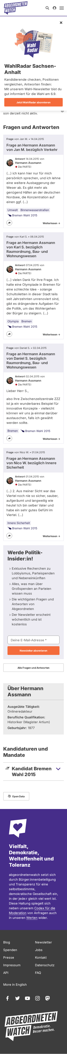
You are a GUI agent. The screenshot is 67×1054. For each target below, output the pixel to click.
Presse (8, 957)
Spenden (10, 950)
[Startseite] (15, 8)
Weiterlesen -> (51, 223)
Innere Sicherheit (19, 523)
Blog (6, 942)
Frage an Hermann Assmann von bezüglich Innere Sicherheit (31, 463)
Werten (32, 918)
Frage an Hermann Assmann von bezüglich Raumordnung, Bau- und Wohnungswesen (30, 249)
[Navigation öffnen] (61, 8)
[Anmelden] (54, 8)
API (5, 973)
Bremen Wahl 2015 (24, 215)
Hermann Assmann (28, 163)
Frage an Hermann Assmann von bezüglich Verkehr (32, 147)
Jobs (39, 950)
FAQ (38, 973)
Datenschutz (44, 965)
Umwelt (13, 210)
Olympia (13, 321)
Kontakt (41, 957)
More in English (15, 984)
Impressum (12, 965)
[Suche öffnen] (47, 8)
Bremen (26, 321)
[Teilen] (9, 223)
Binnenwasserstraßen (35, 210)
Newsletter (43, 942)
